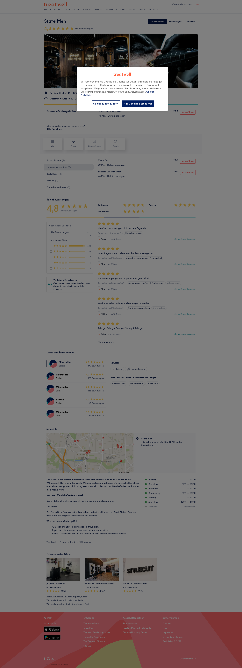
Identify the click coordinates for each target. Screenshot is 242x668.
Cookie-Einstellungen (105, 104)
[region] (122, 89)
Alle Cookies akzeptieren (138, 104)
